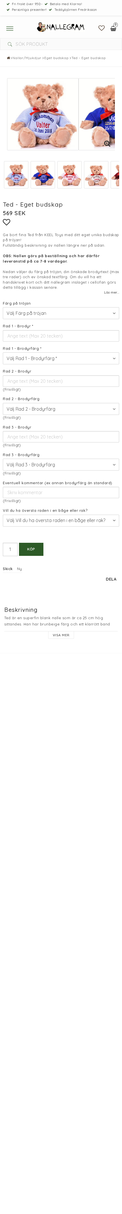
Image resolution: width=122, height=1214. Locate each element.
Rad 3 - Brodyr (17, 427)
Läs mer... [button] (111, 292)
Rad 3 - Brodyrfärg (21, 454)
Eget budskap (56, 58)
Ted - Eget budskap (88, 58)
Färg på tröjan (17, 303)
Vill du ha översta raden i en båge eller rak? (45, 510)
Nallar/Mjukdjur (27, 58)
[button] (101, 28)
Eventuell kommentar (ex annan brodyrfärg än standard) (57, 483)
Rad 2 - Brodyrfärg (21, 398)
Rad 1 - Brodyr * (18, 326)
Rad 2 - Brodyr (17, 371)
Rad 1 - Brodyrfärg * (22, 348)
